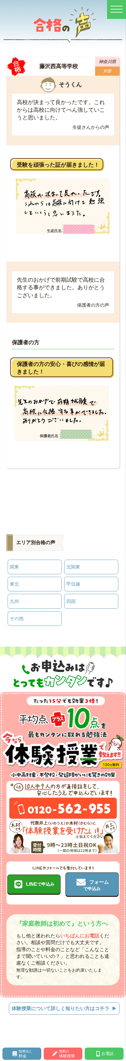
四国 (71, 601)
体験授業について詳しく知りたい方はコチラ (60, 1008)
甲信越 (73, 583)
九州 (14, 601)
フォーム (96, 885)
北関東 (73, 566)
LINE (40, 884)
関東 (14, 566)
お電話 (107, 1053)
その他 (17, 618)
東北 (14, 583)
